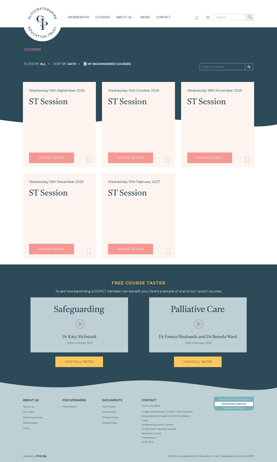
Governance (109, 411)
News (145, 17)
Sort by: (65, 64)
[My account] (196, 18)
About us (28, 406)
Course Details (51, 158)
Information (69, 406)
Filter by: (35, 64)
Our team (29, 411)
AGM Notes (108, 406)
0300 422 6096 (151, 405)
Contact (163, 17)
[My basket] (208, 18)
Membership (78, 17)
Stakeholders (30, 422)
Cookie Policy (110, 422)
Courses (103, 17)
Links (26, 428)
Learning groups (32, 417)
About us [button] (124, 17)
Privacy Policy (110, 417)
